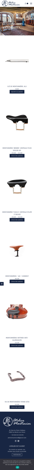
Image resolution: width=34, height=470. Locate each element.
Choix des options (17, 155)
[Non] (32, 464)
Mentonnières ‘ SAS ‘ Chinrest (17, 276)
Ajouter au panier (17, 91)
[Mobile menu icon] (31, 3)
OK (17, 467)
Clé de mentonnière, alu (17, 86)
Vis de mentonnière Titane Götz (17, 402)
